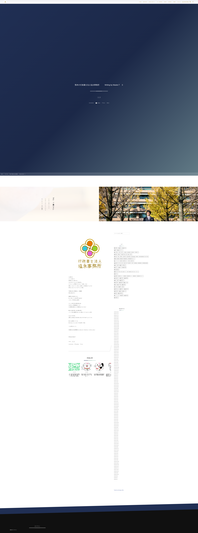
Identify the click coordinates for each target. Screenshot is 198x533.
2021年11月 (115, 404)
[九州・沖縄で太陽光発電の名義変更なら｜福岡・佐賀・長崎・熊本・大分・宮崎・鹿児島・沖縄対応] (74, 367)
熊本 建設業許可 (123, 265)
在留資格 (125, 267)
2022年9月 (115, 388)
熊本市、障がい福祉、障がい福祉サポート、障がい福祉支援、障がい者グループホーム (126, 271)
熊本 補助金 (117, 280)
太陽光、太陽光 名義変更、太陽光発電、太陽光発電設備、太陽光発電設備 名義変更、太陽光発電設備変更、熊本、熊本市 (131, 256)
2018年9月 (115, 466)
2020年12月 (115, 422)
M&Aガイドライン (13, 529)
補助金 (116, 293)
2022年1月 (115, 401)
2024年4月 (115, 357)
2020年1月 (115, 440)
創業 (120, 291)
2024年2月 (115, 360)
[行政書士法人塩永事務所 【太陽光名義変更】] (5, 2)
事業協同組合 (121, 293)
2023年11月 (115, 365)
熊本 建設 (126, 282)
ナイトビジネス (117, 295)
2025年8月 (115, 331)
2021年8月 (115, 409)
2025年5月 (115, 336)
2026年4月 (115, 318)
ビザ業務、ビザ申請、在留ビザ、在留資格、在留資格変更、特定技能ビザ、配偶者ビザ (126, 252)
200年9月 (115, 479)
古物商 (122, 295)
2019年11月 (115, 443)
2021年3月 (115, 417)
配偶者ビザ (122, 280)
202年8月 (115, 477)
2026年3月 (115, 320)
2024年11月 (115, 346)
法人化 (120, 267)
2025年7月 (115, 333)
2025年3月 (115, 339)
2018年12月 (115, 461)
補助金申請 (116, 291)
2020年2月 (115, 438)
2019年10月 (115, 445)
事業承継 (126, 295)
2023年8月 (115, 370)
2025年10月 (115, 328)
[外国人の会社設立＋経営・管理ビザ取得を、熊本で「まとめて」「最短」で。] (86, 367)
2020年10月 (115, 425)
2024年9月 (115, 349)
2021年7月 (115, 411)
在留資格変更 (117, 269)
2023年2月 (115, 380)
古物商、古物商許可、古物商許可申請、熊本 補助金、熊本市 (123, 254)
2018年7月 (115, 469)
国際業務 (126, 278)
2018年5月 (115, 472)
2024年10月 (115, 347)
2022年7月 (115, 391)
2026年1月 (115, 323)
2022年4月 (115, 396)
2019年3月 (115, 456)
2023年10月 (115, 367)
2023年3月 (115, 378)
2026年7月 (115, 313)
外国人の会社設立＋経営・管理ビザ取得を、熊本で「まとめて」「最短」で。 (86, 375)
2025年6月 (115, 334)
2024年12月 (115, 344)
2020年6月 (115, 432)
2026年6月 (115, 315)
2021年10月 (115, 406)
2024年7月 (115, 352)
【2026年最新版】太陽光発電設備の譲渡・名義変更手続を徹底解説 (99, 374)
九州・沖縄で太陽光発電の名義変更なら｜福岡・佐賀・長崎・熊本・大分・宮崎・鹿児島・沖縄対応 (74, 375)
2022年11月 (115, 385)
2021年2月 (115, 419)
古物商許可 (116, 297)
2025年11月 (115, 326)
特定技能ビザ (117, 278)
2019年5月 (115, 453)
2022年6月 (115, 393)
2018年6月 (115, 471)
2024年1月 (115, 362)
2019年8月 (115, 448)
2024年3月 (115, 359)
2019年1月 (115, 459)
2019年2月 (115, 458)
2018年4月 (115, 474)
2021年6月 (115, 412)
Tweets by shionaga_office (119, 490)
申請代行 (122, 278)
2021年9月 (115, 407)
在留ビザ (116, 267)
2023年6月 (115, 373)
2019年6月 (115, 451)
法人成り (125, 291)
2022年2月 (115, 399)
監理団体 (124, 284)
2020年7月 (115, 430)
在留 (115, 284)
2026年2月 (115, 321)
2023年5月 (115, 375)
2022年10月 (115, 386)
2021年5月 (115, 414)
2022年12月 (115, 383)
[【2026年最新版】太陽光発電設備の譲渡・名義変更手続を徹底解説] (99, 367)
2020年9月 (115, 427)
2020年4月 (115, 435)
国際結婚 (121, 282)
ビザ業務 (119, 284)
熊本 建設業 (117, 265)
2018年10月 (115, 464)
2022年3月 (115, 398)
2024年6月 (115, 354)
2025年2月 (115, 341)
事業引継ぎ (116, 282)
